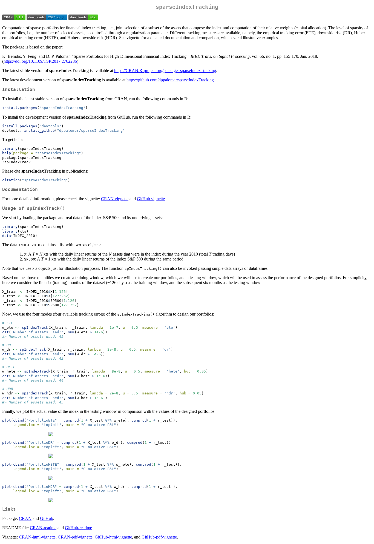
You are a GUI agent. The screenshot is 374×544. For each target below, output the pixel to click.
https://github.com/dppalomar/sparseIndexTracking (170, 80)
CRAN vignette (114, 198)
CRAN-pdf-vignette (75, 537)
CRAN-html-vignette (37, 537)
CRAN (25, 518)
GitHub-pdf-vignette (159, 537)
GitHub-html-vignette (113, 537)
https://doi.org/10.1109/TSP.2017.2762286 (40, 61)
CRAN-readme (43, 527)
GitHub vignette (151, 198)
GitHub (46, 518)
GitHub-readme (78, 527)
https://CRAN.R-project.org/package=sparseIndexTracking (165, 70)
